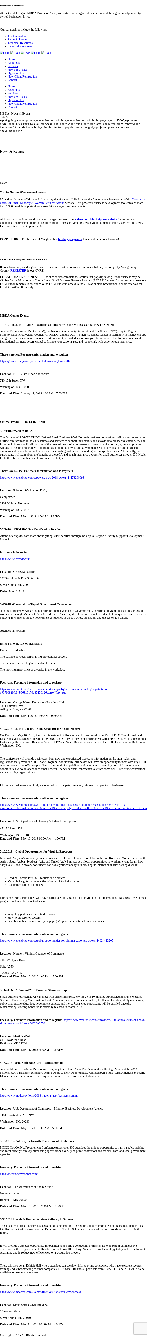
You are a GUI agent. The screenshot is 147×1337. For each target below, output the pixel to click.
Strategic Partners (18, 39)
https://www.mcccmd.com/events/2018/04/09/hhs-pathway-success (40, 1291)
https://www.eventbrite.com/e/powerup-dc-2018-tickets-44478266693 (42, 477)
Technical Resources (20, 42)
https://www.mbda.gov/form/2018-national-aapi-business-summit (39, 1095)
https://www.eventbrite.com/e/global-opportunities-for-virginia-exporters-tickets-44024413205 (56, 940)
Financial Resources (20, 46)
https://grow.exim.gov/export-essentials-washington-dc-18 (35, 361)
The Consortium (17, 36)
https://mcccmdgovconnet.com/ (19, 1173)
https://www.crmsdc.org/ (15, 558)
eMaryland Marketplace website (96, 219)
